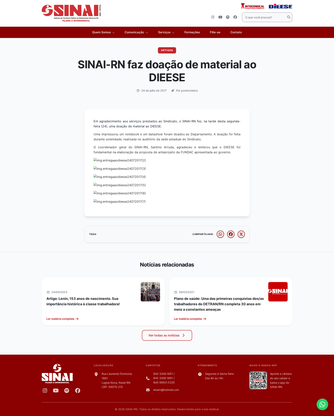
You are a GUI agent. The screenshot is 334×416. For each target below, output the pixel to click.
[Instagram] (45, 390)
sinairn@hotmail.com (166, 389)
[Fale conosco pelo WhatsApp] (322, 404)
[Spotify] (67, 390)
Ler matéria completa (60, 318)
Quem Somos (102, 32)
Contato (236, 32)
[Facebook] (78, 390)
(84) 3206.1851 (163, 373)
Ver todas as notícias (164, 335)
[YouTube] (56, 390)
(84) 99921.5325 (164, 382)
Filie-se (215, 32)
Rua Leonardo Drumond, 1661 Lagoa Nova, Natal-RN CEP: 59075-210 (117, 380)
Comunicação (135, 32)
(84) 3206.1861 (163, 378)
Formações (192, 32)
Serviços (164, 32)
